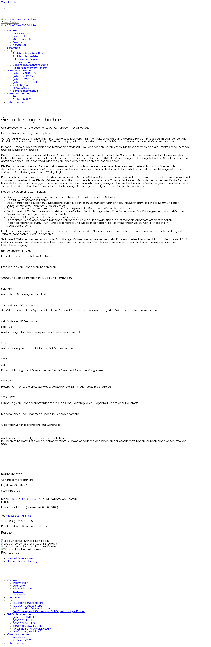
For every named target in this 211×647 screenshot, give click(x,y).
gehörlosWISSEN (23, 79)
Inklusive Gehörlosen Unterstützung (26, 60)
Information (20, 33)
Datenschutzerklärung (22, 561)
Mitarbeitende (22, 39)
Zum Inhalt (8, 2)
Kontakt (18, 42)
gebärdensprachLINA (27, 90)
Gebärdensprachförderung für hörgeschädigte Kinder (30, 66)
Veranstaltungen (18, 93)
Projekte (12, 50)
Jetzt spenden (16, 102)
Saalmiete (13, 47)
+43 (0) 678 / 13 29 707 (23, 499)
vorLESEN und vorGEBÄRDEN (22, 86)
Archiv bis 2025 (22, 99)
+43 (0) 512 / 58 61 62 (18, 515)
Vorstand (19, 36)
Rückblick (19, 96)
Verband (12, 30)
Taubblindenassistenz (27, 56)
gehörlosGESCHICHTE (27, 82)
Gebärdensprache (19, 70)
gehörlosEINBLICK (25, 73)
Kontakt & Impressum (21, 558)
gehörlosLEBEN (23, 76)
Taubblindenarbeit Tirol (28, 53)
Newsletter (19, 45)
